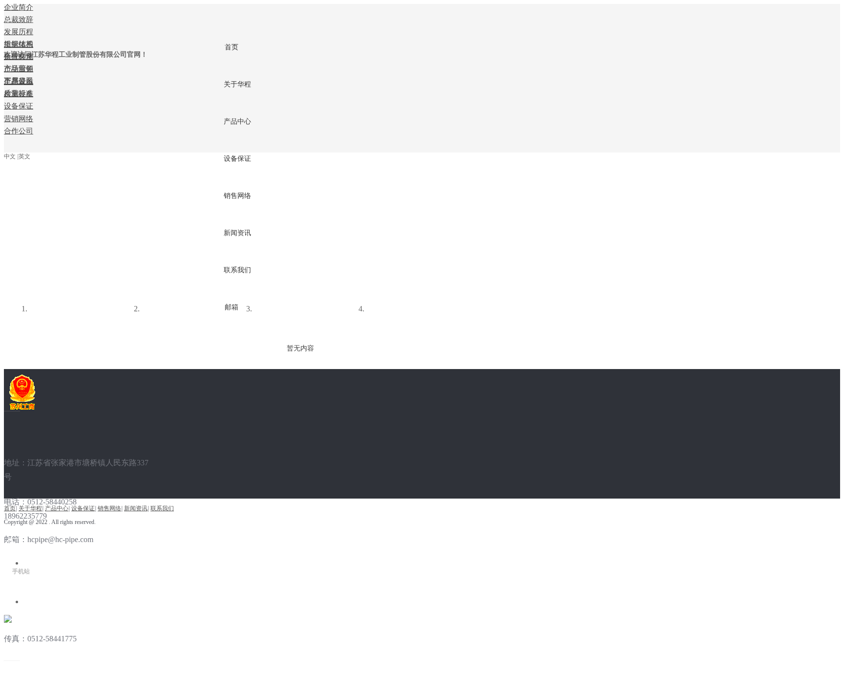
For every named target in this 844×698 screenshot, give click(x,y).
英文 (24, 156)
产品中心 (56, 508)
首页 (10, 508)
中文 (10, 156)
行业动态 (158, 309)
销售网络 (109, 508)
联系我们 (162, 508)
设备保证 (83, 508)
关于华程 (30, 508)
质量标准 (46, 309)
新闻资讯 (136, 508)
